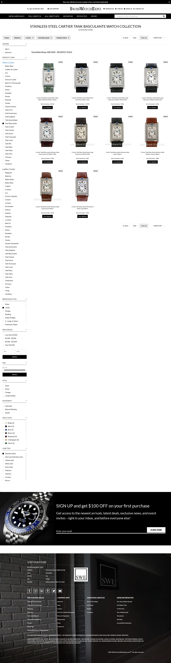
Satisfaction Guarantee (34, 601)
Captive (8, 186)
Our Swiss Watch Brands (124, 601)
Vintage (8, 392)
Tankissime (9, 280)
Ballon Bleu (9, 66)
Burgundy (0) (12, 436)
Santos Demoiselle (12, 243)
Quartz (7, 413)
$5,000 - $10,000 (11, 342)
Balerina (8, 176)
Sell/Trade (90, 605)
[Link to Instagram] (35, 591)
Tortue (7, 160)
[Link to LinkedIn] (42, 591)
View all (144, 38)
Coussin (8, 203)
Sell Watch (34, 16)
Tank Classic (9, 130)
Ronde (7, 96)
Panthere (8, 86)
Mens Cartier (8, 62)
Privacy (29, 623)
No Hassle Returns (33, 616)
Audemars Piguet (11, 324)
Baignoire (8, 173)
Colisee (8, 200)
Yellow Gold (9, 460)
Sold (134, 38)
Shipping (30, 609)
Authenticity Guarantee (34, 605)
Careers (59, 609)
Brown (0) (11, 433)
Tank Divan (9, 133)
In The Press (120, 609)
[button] (159, 38)
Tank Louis (9, 140)
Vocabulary (120, 616)
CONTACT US (139, 9)
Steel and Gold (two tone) (14, 457)
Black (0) (11, 426)
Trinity (7, 291)
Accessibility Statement (124, 623)
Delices (7, 210)
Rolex (7, 304)
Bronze (7, 480)
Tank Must (8, 147)
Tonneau (8, 157)
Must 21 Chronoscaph (13, 83)
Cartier (7, 308)
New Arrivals (16, 16)
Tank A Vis (8, 110)
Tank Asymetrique (11, 120)
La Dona (8, 220)
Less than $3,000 (11, 335)
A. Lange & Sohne (11, 321)
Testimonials (61, 619)
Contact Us (60, 626)
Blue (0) (10, 430)
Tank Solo (8, 154)
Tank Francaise (10, 137)
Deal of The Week (92, 601)
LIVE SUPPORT (54, 9)
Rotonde (8, 100)
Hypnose (8, 216)
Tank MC (8, 144)
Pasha (7, 90)
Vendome (8, 164)
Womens (68, 16)
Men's (7, 49)
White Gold (9, 464)
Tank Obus (9, 150)
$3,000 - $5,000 (10, 338)
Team (58, 605)
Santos (7, 103)
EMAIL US (129, 9)
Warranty (30, 612)
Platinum (8, 470)
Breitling (8, 314)
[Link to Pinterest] (48, 591)
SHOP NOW (104, 2)
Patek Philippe (10, 318)
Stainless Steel (10, 453)
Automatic (8, 406)
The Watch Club (122, 605)
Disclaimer (30, 626)
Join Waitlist (47, 107)
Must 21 (8, 223)
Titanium (8, 474)
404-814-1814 (39, 9)
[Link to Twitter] (54, 591)
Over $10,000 (10, 345)
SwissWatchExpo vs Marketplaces (37, 630)
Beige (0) (11, 423)
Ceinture (8, 189)
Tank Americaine (11, 113)
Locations (90, 612)
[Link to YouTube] (60, 591)
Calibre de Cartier (11, 69)
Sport (7, 386)
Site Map (119, 619)
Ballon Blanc (9, 179)
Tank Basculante (11, 123)
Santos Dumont (10, 106)
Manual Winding (11, 409)
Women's (8, 52)
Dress (7, 389)
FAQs (59, 623)
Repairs (89, 609)
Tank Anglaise (10, 117)
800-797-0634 (60, 582)
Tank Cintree (9, 127)
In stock (125, 38)
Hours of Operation (63, 616)
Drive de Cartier (10, 80)
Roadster (8, 93)
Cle (6, 73)
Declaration (9, 206)
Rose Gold (9, 467)
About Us (60, 601)
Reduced (82, 16)
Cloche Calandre (11, 196)
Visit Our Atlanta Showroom (66, 612)
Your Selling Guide (122, 612)
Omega (7, 311)
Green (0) (11, 443)
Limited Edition (10, 396)
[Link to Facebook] (29, 591)
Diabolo (8, 213)
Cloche (7, 76)
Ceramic (8, 477)
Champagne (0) (13, 440)
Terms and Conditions (34, 619)
